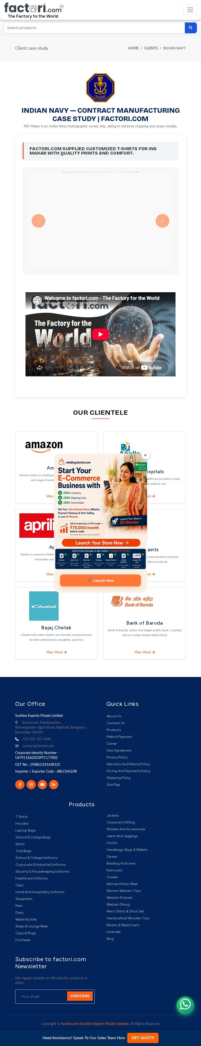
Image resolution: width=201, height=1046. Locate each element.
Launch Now (100, 580)
